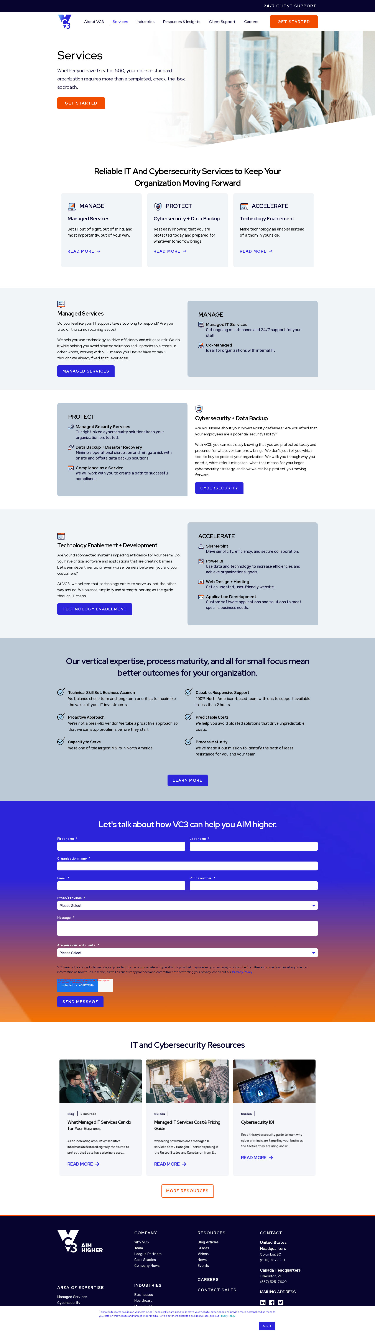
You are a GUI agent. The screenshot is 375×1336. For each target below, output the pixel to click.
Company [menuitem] (145, 1232)
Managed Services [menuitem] (72, 1297)
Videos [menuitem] (203, 1254)
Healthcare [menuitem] (143, 1300)
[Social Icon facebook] (270, 1302)
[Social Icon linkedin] (263, 1302)
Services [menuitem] (120, 21)
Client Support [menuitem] (222, 21)
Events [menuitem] (203, 1266)
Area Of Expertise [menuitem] (80, 1287)
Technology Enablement (94, 609)
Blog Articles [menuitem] (208, 1242)
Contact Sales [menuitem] (217, 1289)
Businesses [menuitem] (143, 1295)
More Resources (187, 1190)
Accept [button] (267, 1326)
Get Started (294, 21)
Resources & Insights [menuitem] (181, 21)
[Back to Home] (64, 21)
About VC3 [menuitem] (94, 21)
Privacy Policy (227, 1316)
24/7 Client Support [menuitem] (290, 6)
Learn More (187, 780)
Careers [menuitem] (251, 21)
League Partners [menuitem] (147, 1254)
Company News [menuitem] (147, 1266)
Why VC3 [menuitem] (141, 1242)
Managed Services (85, 371)
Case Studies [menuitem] (145, 1260)
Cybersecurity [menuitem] (68, 1303)
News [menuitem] (202, 1260)
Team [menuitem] (138, 1248)
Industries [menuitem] (146, 21)
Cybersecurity (219, 488)
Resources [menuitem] (212, 1232)
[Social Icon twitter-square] (279, 1302)
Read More (80, 251)
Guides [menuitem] (203, 1248)
